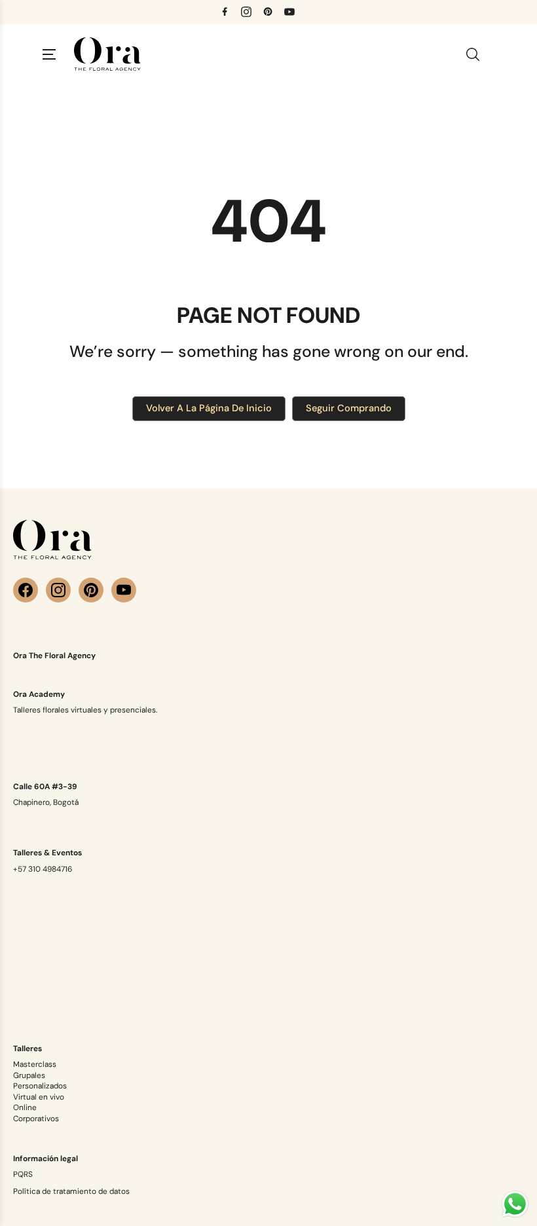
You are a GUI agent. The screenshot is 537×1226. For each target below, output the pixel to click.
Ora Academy (39, 694)
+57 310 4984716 (42, 869)
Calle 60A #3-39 (45, 786)
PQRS (23, 1174)
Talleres (27, 1048)
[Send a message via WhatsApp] (515, 1204)
